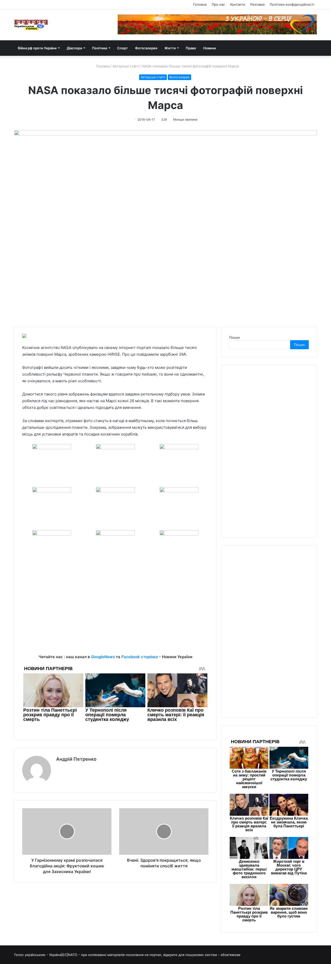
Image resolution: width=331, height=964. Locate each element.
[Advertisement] (115, 617)
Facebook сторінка (139, 656)
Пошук (234, 337)
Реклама (257, 4)
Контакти (237, 4)
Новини (209, 48)
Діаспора (74, 48)
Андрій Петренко (76, 759)
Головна (200, 4)
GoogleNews (103, 656)
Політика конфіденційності (292, 4)
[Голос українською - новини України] (31, 25)
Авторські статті (125, 66)
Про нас (218, 4)
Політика (99, 48)
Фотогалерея (146, 48)
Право (191, 48)
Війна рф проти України (37, 48)
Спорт (122, 48)
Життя (170, 48)
